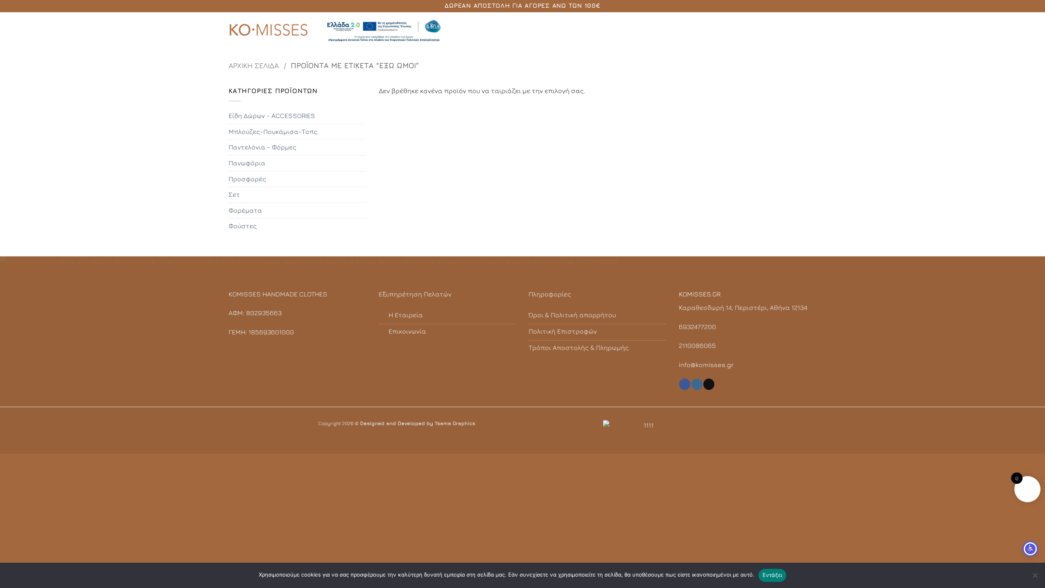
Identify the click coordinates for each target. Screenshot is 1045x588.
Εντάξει (773, 575)
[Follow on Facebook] (684, 384)
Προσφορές (247, 179)
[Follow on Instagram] (697, 384)
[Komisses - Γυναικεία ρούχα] (269, 30)
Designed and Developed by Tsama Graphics (417, 423)
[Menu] (811, 30)
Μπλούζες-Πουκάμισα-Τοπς (273, 131)
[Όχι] (1035, 577)
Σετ (234, 194)
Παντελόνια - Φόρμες (262, 147)
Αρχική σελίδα (254, 65)
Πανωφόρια (247, 163)
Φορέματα (245, 210)
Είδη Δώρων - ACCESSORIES (272, 115)
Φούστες (243, 225)
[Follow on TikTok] (708, 384)
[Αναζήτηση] (797, 30)
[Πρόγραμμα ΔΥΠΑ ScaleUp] (383, 31)
